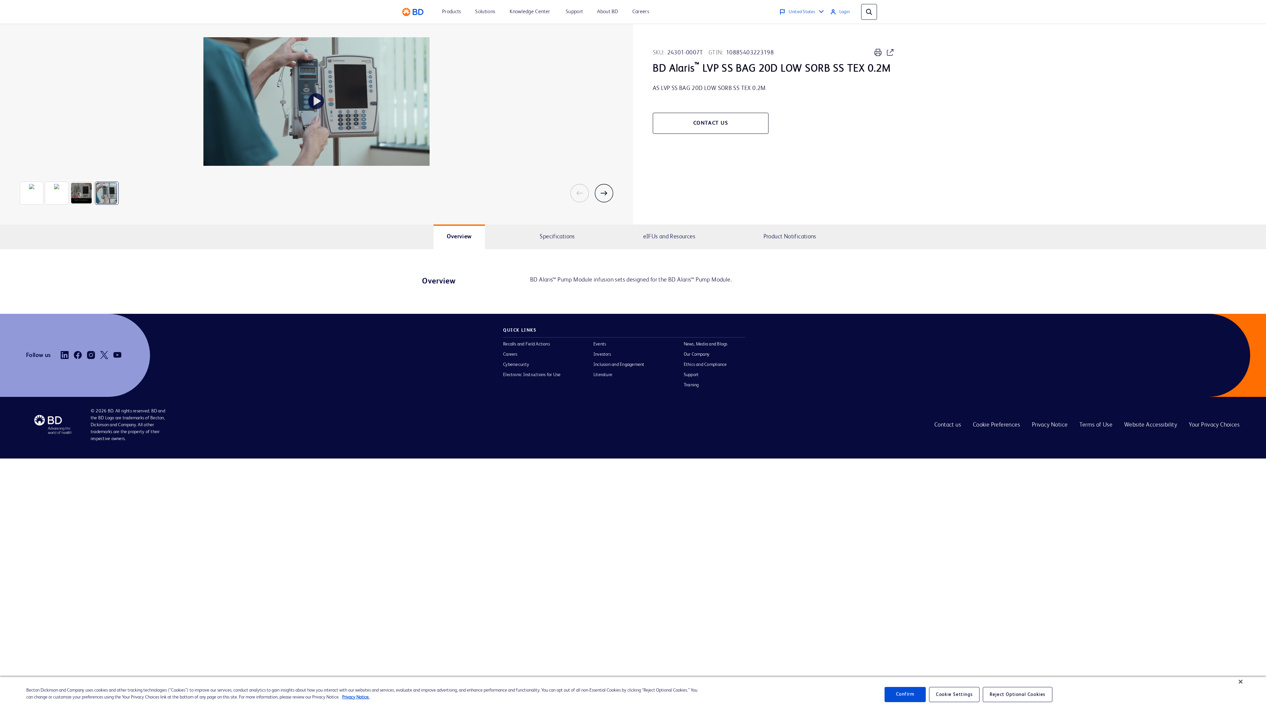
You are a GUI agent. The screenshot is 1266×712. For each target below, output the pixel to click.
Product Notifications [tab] (790, 237)
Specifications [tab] (557, 237)
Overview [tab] (459, 237)
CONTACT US (710, 123)
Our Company (697, 354)
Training (691, 385)
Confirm (905, 694)
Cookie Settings (954, 694)
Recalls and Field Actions (526, 344)
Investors (602, 354)
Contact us (947, 425)
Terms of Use (1095, 425)
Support (691, 374)
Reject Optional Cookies (1017, 694)
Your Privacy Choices (1214, 425)
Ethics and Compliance (705, 364)
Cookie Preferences (996, 425)
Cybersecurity (516, 364)
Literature (602, 374)
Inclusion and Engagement (619, 364)
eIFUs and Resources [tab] (669, 237)
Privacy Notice (1050, 425)
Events (599, 344)
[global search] (869, 12)
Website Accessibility (1150, 425)
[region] (633, 694)
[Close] (1241, 682)
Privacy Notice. (356, 697)
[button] (582, 193)
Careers (510, 354)
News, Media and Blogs (706, 344)
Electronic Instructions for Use (531, 374)
